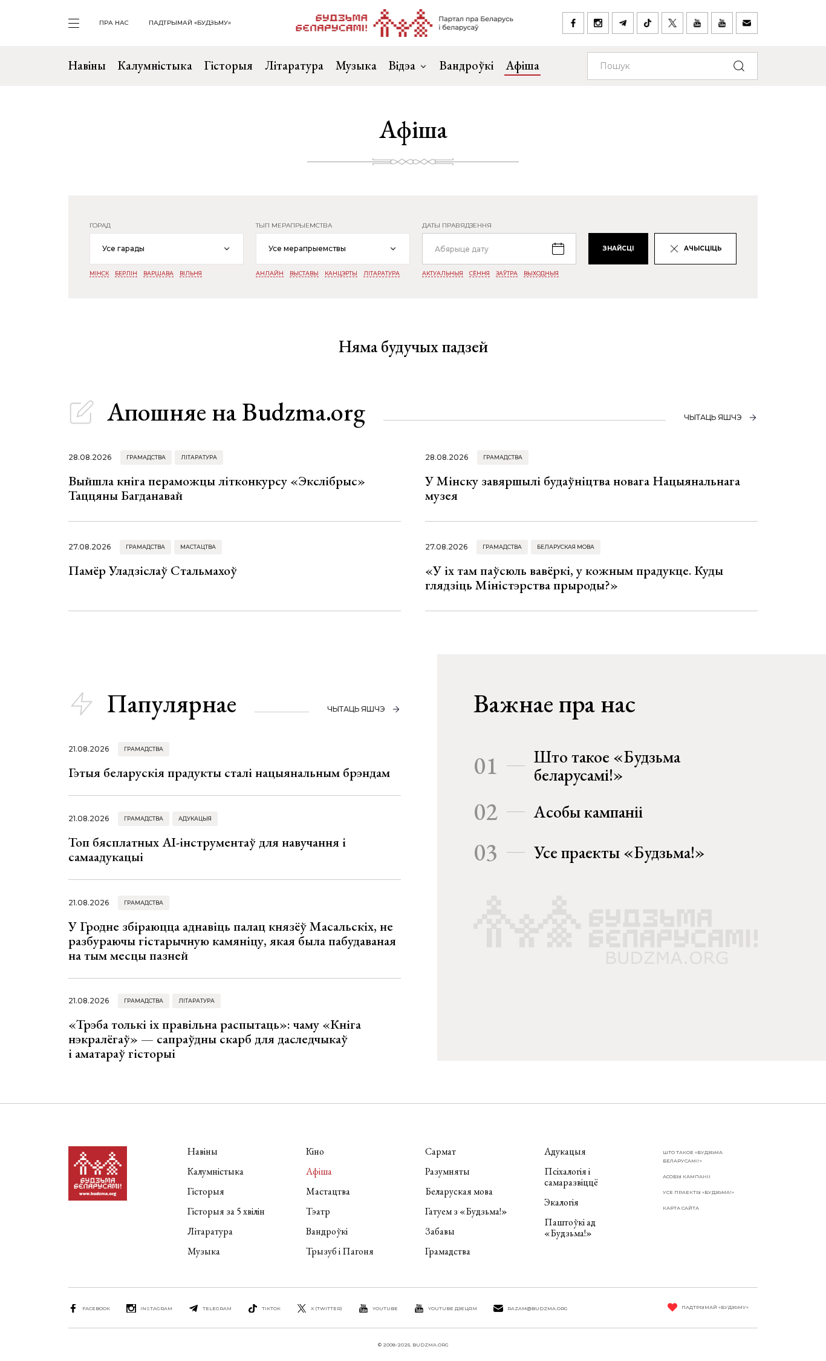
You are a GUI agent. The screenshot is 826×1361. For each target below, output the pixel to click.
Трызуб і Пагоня (340, 1251)
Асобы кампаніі (588, 811)
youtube (385, 1308)
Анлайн (270, 274)
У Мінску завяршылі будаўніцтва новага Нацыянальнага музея (582, 488)
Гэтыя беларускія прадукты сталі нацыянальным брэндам (229, 772)
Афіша (522, 65)
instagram (156, 1308)
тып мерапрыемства (294, 225)
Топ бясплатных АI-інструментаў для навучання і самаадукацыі (207, 849)
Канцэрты (341, 274)
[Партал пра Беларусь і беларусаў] (397, 23)
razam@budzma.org (537, 1308)
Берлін (126, 274)
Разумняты (447, 1171)
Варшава (158, 274)
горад (100, 225)
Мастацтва (198, 546)
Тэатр (318, 1211)
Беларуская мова (565, 546)
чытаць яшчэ (713, 417)
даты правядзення (457, 225)
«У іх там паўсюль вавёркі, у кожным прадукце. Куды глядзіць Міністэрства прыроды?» (574, 578)
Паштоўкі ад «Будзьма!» (570, 1227)
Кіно (315, 1151)
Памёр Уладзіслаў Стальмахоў (152, 570)
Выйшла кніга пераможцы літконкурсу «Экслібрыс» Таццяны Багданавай (216, 488)
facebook (96, 1308)
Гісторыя (228, 65)
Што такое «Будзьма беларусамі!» (607, 765)
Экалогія (561, 1202)
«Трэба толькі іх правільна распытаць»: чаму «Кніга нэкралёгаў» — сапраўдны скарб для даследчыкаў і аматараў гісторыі (214, 1038)
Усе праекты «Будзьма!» (619, 852)
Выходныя (541, 274)
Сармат (440, 1151)
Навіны (87, 65)
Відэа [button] (402, 65)
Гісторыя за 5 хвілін (226, 1211)
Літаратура (294, 65)
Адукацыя (195, 818)
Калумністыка (155, 65)
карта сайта (681, 1208)
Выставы (304, 274)
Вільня (191, 274)
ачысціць (703, 248)
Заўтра (507, 274)
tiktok (271, 1308)
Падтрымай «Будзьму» (190, 23)
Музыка (356, 65)
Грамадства (146, 457)
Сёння (479, 274)
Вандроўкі (466, 65)
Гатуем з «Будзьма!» (466, 1211)
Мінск (99, 274)
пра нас (114, 23)
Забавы (440, 1231)
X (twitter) (326, 1308)
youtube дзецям (452, 1308)
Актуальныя (442, 274)
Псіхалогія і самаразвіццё (571, 1177)
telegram (217, 1308)
